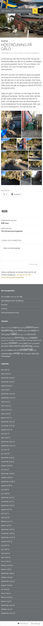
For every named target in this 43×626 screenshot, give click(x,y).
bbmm (36, 327)
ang (11, 327)
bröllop (15, 330)
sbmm (18, 346)
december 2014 (6, 605)
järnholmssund (6, 338)
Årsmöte (4, 305)
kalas (13, 338)
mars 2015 (4, 593)
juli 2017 (4, 513)
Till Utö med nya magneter (12, 230)
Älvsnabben (28, 354)
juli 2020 (4, 449)
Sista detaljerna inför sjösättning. (12, 301)
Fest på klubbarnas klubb (10, 313)
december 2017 (6, 497)
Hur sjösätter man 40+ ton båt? (12, 297)
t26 (15, 350)
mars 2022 (5, 414)
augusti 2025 (5, 386)
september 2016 (7, 537)
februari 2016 (5, 565)
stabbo (10, 350)
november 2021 (6, 426)
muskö (17, 340)
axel (19, 327)
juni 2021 (4, 434)
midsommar (4, 340)
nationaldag (4, 343)
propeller (37, 343)
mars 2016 (5, 561)
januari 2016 (5, 569)
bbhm (30, 327)
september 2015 (7, 581)
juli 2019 (4, 469)
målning (29, 340)
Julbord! (4, 309)
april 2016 (4, 557)
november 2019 (6, 461)
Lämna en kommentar (31, 53)
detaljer (25, 330)
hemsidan (20, 334)
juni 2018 (4, 493)
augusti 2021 (5, 430)
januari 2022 (5, 418)
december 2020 (7, 442)
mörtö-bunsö (36, 340)
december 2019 (6, 457)
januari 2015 (5, 601)
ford (3, 334)
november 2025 (6, 382)
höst (28, 334)
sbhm (11, 346)
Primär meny (40, 11)
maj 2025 (4, 390)
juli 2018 (4, 489)
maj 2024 (4, 402)
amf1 (7, 327)
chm (20, 330)
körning (19, 337)
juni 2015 (4, 589)
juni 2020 (4, 453)
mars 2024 (5, 406)
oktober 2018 (6, 477)
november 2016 (6, 533)
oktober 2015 (5, 577)
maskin (34, 337)
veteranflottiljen (7, 354)
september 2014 (7, 613)
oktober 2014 (6, 609)
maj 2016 (4, 553)
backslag (22, 327)
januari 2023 (5, 410)
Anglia (14, 327)
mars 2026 (5, 374)
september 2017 (7, 505)
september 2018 (7, 481)
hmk (25, 334)
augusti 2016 (5, 541)
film (38, 331)
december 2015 (6, 573)
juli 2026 (4, 370)
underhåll (26, 349)
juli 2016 (4, 545)
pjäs (25, 343)
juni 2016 (4, 549)
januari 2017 (5, 525)
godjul (7, 334)
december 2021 (6, 422)
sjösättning (26, 346)
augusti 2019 (5, 465)
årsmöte (35, 354)
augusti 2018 (5, 485)
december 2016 (7, 529)
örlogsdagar (5, 356)
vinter (16, 353)
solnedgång (36, 346)
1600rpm (3, 327)
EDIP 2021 (8, 222)
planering (30, 343)
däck (29, 331)
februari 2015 (5, 597)
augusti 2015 (5, 585)
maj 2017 (4, 517)
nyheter (4, 41)
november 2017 (6, 501)
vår (22, 354)
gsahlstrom (18, 53)
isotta (33, 334)
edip (33, 330)
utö (35, 350)
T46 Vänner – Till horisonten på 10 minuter (16, 11)
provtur (4, 346)
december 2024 (7, 394)
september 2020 (7, 445)
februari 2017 (5, 521)
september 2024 (7, 398)
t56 (18, 350)
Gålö (5, 211)
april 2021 (4, 438)
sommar (4, 350)
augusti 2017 (5, 509)
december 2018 (7, 473)
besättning (7, 330)
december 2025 (7, 378)
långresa (26, 338)
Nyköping (20, 343)
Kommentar (34, 264)
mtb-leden (12, 340)
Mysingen (23, 340)
